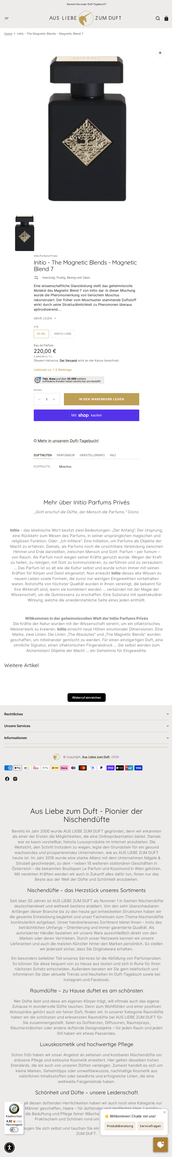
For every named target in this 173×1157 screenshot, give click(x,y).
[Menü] (21, 1103)
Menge (36, 387)
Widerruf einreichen (84, 699)
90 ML (41, 332)
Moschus (64, 463)
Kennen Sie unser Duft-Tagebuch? (86, 4)
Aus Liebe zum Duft (94, 759)
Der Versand (67, 357)
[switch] (14, 1129)
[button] (6, 18)
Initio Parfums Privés (44, 252)
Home (8, 33)
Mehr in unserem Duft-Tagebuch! (66, 437)
